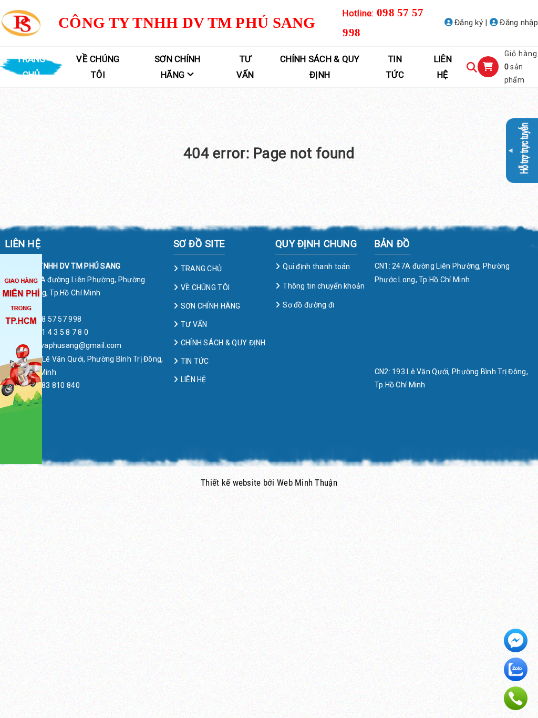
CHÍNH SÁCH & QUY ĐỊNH (319, 67)
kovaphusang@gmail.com (77, 345)
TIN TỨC (395, 67)
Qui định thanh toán (316, 266)
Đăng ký (467, 22)
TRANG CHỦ (31, 67)
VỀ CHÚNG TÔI (97, 67)
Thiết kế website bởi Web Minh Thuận (269, 482)
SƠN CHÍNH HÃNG (177, 67)
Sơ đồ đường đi (308, 305)
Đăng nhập (518, 22)
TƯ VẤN (245, 67)
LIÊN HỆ (443, 67)
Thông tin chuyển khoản (324, 286)
